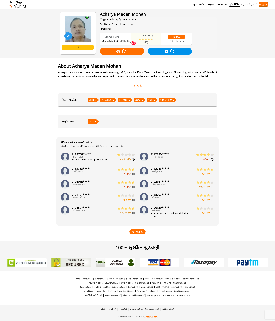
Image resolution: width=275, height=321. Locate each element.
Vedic (91, 99)
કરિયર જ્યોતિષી (147, 287)
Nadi (150, 99)
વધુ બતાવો (137, 231)
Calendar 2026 (183, 295)
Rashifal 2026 (169, 295)
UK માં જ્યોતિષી (127, 283)
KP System (107, 99)
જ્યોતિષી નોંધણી (168, 309)
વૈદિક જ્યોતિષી (85, 287)
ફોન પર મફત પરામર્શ (112, 295)
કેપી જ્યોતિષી (133, 287)
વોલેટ (201, 4)
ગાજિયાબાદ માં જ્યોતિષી (154, 278)
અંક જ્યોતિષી (101, 291)
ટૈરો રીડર (113, 291)
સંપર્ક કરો (112, 309)
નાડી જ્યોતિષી (176, 287)
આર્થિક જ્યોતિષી (162, 287)
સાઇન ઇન (222, 4)
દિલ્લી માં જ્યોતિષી (83, 278)
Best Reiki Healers (126, 291)
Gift (78, 47)
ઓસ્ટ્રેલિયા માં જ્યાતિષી (161, 283)
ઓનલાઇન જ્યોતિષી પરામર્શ (133, 295)
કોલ (124, 51)
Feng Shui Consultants (146, 291)
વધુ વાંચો (138, 85)
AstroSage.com (151, 316)
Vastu (137, 99)
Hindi (91, 121)
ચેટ (172, 51)
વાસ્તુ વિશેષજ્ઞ (89, 291)
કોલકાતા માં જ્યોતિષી (191, 278)
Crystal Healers (165, 291)
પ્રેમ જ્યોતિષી (189, 287)
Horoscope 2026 (154, 295)
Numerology (166, 99)
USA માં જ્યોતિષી (111, 283)
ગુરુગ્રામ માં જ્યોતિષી (134, 278)
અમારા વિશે (123, 309)
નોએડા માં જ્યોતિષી (116, 278)
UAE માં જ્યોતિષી (179, 283)
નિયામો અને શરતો (152, 309)
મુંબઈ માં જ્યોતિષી (99, 278)
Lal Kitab (123, 99)
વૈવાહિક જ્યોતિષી (118, 287)
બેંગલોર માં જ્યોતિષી (173, 278)
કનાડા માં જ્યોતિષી (142, 283)
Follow (176, 36)
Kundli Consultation (182, 291)
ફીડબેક (104, 309)
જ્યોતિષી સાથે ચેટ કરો (93, 295)
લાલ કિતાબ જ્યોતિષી (102, 287)
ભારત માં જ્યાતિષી (96, 283)
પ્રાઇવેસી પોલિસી (136, 309)
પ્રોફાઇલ (211, 4)
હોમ (195, 4)
